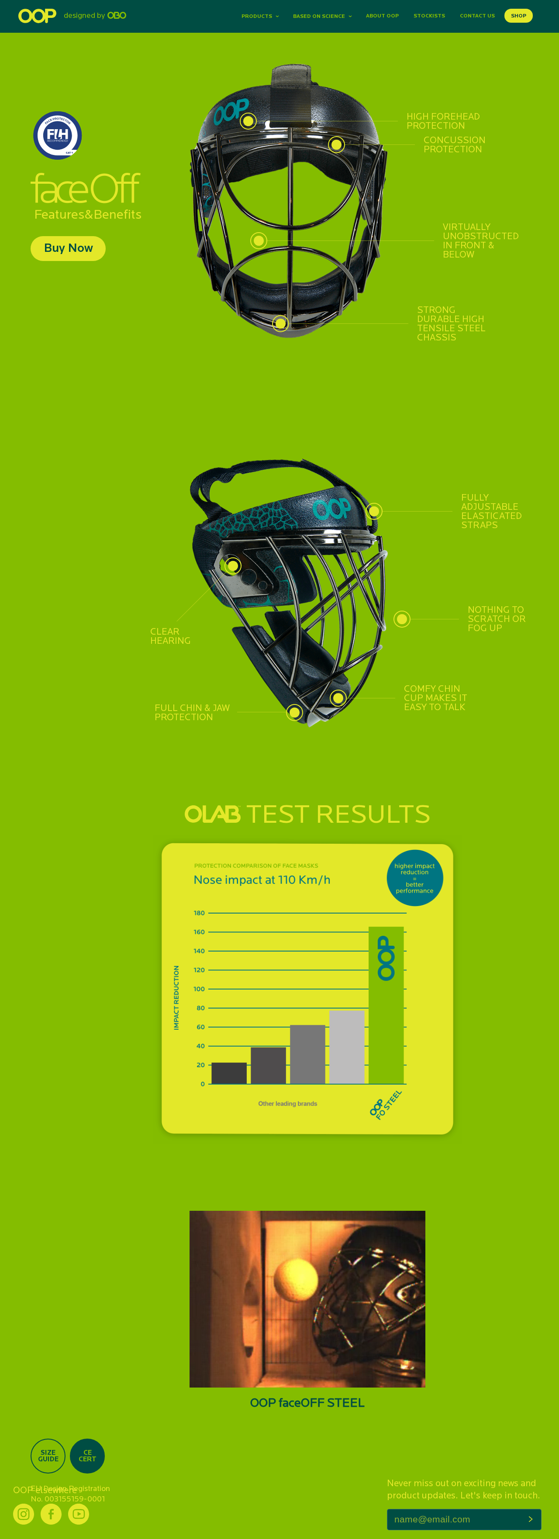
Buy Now (68, 247)
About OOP (382, 15)
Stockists (429, 15)
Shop (518, 15)
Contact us (477, 15)
